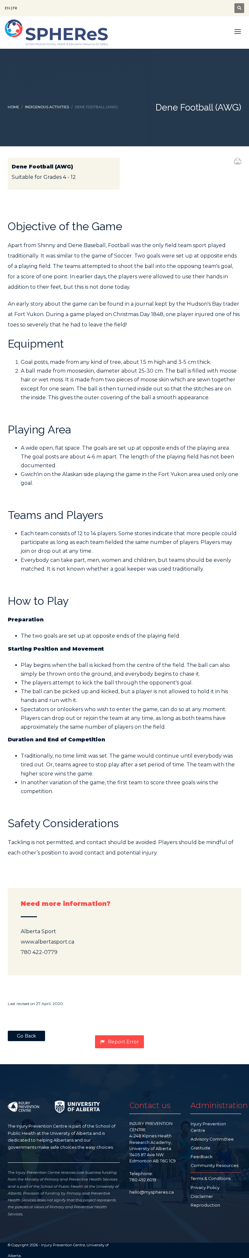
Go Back (26, 1036)
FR (15, 8)
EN (7, 8)
